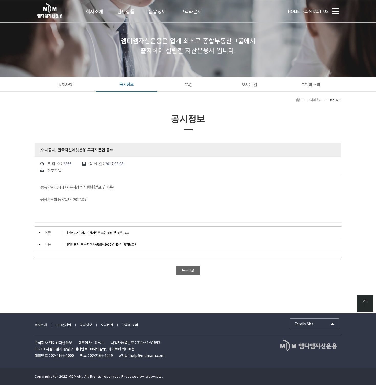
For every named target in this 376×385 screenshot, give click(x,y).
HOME (294, 11)
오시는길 (107, 324)
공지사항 (65, 84)
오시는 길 (249, 84)
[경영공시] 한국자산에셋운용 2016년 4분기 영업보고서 (102, 244)
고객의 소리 (310, 84)
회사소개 (41, 324)
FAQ (188, 84)
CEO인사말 (63, 324)
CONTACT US (316, 11)
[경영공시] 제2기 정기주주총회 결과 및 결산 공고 (98, 232)
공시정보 (126, 84)
